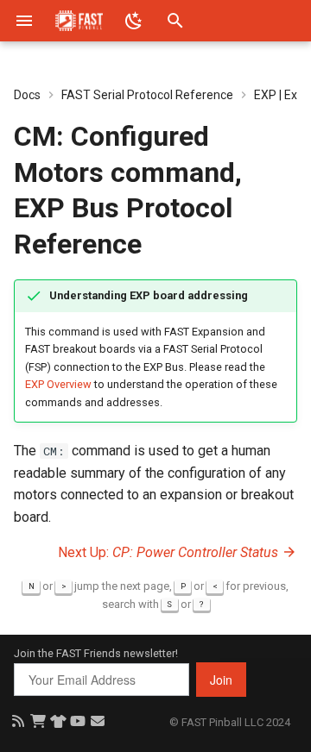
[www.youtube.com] (78, 721)
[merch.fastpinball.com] (58, 721)
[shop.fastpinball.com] (38, 721)
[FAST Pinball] (79, 20)
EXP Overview (58, 384)
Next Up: (168, 552)
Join (221, 679)
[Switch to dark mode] (134, 20)
